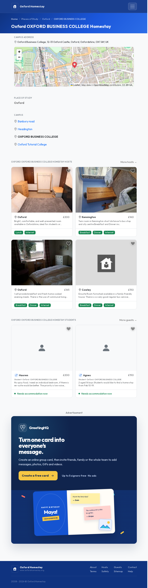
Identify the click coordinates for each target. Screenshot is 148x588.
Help (130, 571)
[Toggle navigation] (132, 6)
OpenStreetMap (101, 84)
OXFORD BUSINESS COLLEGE (38, 136)
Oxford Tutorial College (32, 144)
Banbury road (26, 121)
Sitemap (118, 571)
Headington (25, 129)
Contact (132, 567)
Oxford (46, 18)
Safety (105, 571)
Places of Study (29, 18)
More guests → (128, 320)
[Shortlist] (68, 171)
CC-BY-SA (127, 84)
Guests (118, 567)
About (93, 567)
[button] (74, 64)
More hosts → (129, 162)
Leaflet (76, 84)
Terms (93, 571)
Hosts (105, 567)
